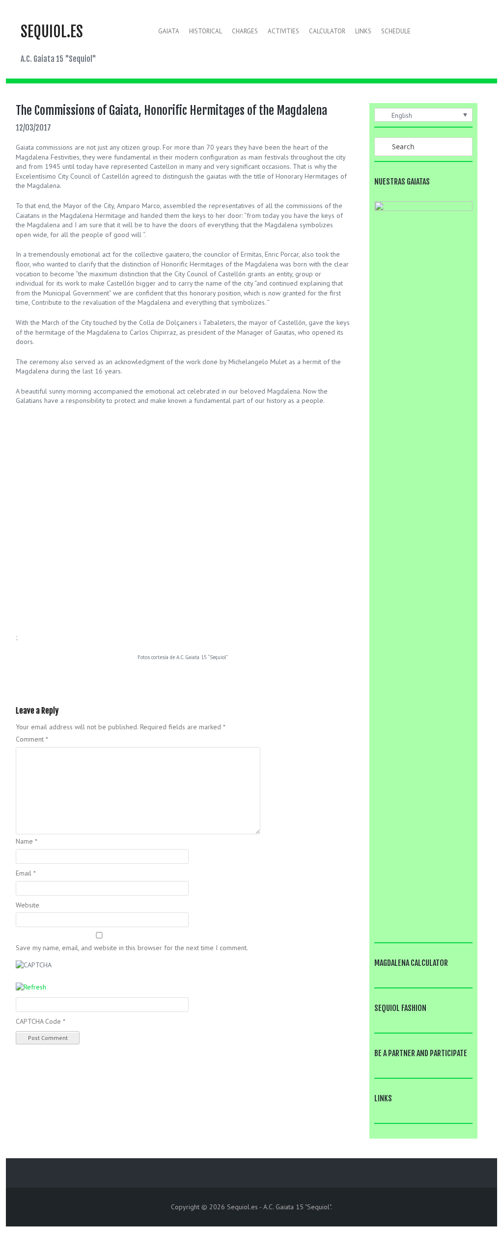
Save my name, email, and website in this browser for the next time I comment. (132, 947)
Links (363, 31)
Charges (245, 31)
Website (27, 905)
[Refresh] (31, 987)
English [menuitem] (401, 115)
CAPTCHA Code (38, 1021)
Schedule (396, 31)
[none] (423, 115)
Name (26, 841)
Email (26, 873)
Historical (205, 31)
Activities (283, 31)
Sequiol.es (52, 32)
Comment (32, 739)
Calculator (327, 31)
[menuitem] (423, 115)
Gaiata (168, 31)
